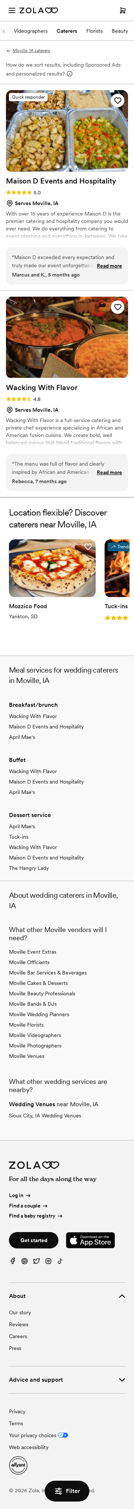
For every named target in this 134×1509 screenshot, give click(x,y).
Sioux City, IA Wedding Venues (45, 1116)
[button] (117, 100)
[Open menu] (11, 10)
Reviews (18, 1324)
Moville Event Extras (32, 952)
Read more (109, 266)
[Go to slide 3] (70, 167)
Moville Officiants (29, 962)
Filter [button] (73, 1490)
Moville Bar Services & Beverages (48, 973)
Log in (16, 1195)
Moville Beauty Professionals (42, 993)
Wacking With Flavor (33, 716)
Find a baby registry (32, 1216)
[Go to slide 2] (64, 167)
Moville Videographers (35, 1035)
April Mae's (22, 737)
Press (15, 1348)
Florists (94, 31)
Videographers (31, 31)
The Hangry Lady (29, 868)
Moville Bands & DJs (33, 1004)
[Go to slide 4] (76, 167)
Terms (16, 1423)
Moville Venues (26, 1056)
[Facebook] (12, 1262)
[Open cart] (123, 10)
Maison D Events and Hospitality (46, 727)
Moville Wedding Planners (39, 1014)
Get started (33, 1240)
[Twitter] (36, 1262)
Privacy (17, 1411)
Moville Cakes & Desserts (38, 983)
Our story (20, 1312)
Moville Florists (26, 1025)
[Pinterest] (24, 1262)
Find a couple (25, 1206)
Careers (18, 1336)
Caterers (67, 31)
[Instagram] (48, 1262)
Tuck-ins (18, 837)
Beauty (120, 31)
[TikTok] (60, 1262)
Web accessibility (28, 1447)
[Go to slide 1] (58, 167)
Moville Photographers (35, 1046)
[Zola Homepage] (38, 10)
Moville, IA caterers (31, 50)
